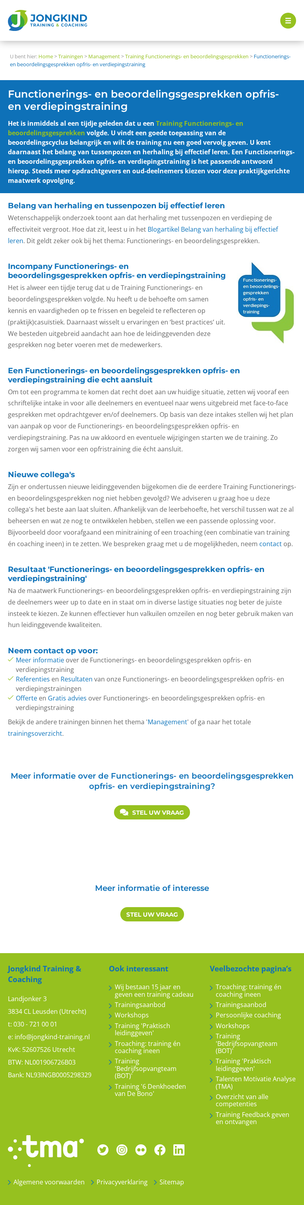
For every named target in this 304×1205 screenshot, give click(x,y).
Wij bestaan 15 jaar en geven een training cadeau (154, 990)
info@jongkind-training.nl (52, 1036)
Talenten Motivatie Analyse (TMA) (256, 1082)
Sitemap (172, 1182)
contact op (55, 650)
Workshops (132, 1015)
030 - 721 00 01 (35, 1024)
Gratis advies (67, 698)
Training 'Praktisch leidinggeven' (142, 1029)
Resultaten (77, 679)
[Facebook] (159, 1149)
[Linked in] (178, 1149)
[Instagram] (121, 1149)
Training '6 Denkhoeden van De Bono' (150, 1090)
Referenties (33, 679)
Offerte (26, 698)
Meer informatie (40, 660)
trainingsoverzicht (35, 733)
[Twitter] (102, 1149)
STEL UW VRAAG (158, 812)
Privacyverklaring (122, 1182)
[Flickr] (140, 1149)
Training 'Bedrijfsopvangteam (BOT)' (146, 1068)
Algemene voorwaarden (49, 1182)
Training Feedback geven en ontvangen (252, 1118)
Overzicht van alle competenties (242, 1100)
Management (167, 722)
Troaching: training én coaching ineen (147, 1047)
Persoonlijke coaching (248, 1015)
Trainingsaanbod (140, 1004)
